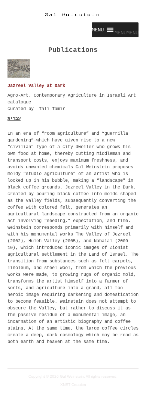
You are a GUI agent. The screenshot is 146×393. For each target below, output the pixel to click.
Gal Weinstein (72, 376)
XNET (65, 385)
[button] (127, 33)
